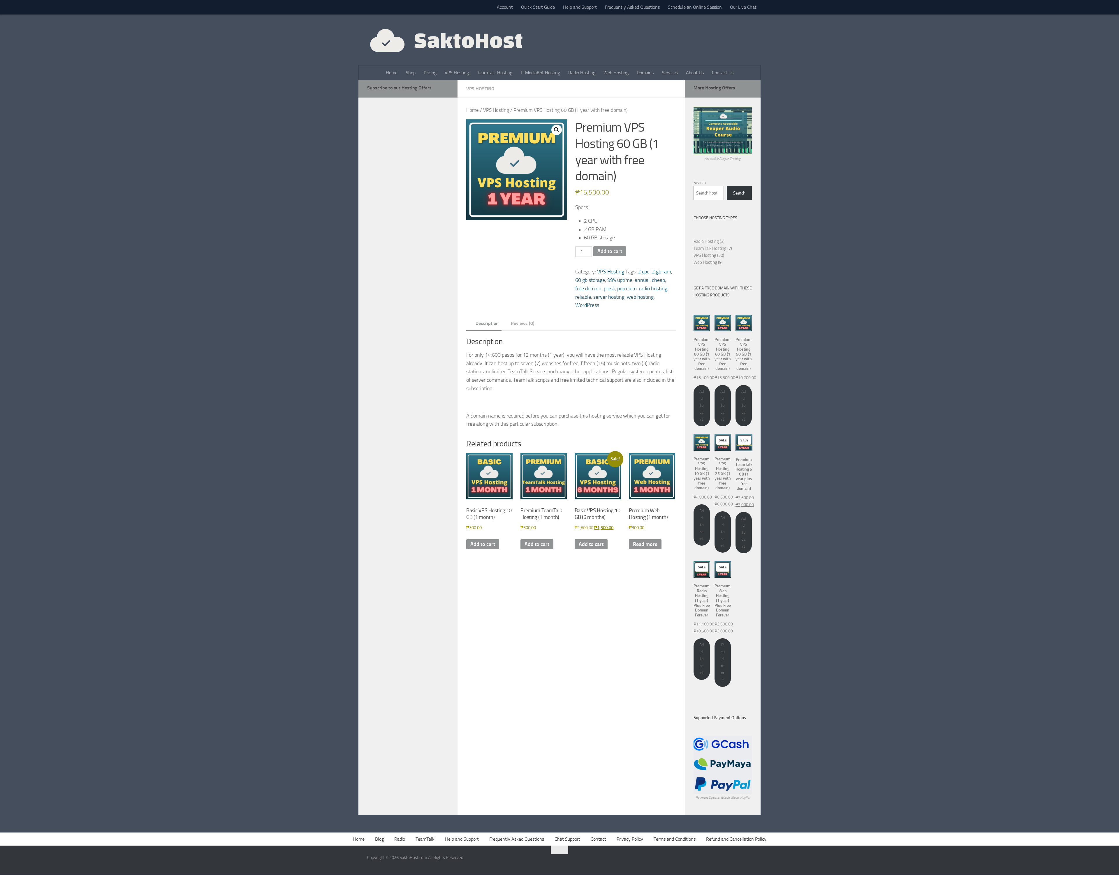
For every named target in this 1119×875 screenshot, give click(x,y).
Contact (598, 839)
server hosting (608, 297)
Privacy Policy (630, 839)
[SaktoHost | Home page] (445, 40)
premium (627, 288)
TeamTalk (425, 839)
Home (391, 72)
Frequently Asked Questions (632, 7)
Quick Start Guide (538, 7)
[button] (556, 130)
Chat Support (567, 839)
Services (670, 72)
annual (642, 280)
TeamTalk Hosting (494, 72)
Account (505, 7)
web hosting (640, 297)
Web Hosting (616, 72)
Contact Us (722, 72)
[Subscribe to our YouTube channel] (748, 861)
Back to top (559, 850)
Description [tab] (487, 323)
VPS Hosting (457, 72)
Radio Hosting (581, 72)
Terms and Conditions (675, 839)
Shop (411, 72)
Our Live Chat (743, 7)
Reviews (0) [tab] (522, 323)
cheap (658, 280)
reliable (583, 297)
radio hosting (653, 288)
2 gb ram (661, 271)
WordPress (587, 305)
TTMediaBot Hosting (540, 72)
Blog (379, 839)
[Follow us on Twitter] (737, 861)
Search (700, 182)
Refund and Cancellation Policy (736, 839)
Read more (645, 544)
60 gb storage (590, 280)
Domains (645, 72)
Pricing (430, 72)
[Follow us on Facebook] (727, 861)
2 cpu (644, 271)
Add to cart (609, 251)
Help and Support (580, 7)
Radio (399, 839)
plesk (609, 288)
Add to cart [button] (482, 544)
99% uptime (619, 280)
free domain (588, 288)
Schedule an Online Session (695, 7)
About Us (695, 72)
